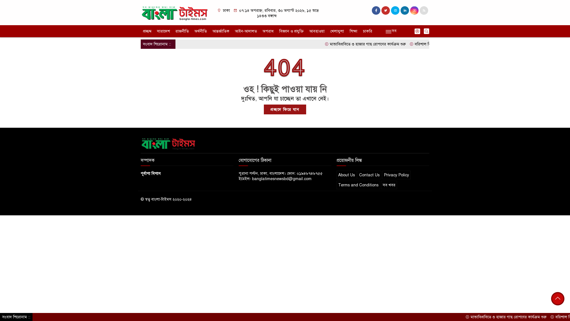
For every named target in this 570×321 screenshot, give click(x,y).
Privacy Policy (396, 175)
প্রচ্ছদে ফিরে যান (285, 109)
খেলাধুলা (337, 31)
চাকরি (367, 31)
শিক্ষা (353, 31)
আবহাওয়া (317, 31)
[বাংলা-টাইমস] (175, 12)
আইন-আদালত (246, 31)
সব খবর (389, 185)
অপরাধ (268, 31)
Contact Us (369, 175)
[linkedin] (405, 10)
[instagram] (395, 10)
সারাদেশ (163, 31)
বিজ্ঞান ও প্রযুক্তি (291, 31)
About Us (346, 175)
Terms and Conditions (358, 185)
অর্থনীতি (200, 31)
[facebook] (376, 10)
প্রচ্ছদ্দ (147, 31)
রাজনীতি (182, 31)
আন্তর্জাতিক (220, 31)
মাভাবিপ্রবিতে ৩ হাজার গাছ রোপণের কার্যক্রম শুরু (358, 44)
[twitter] (385, 10)
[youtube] (414, 10)
